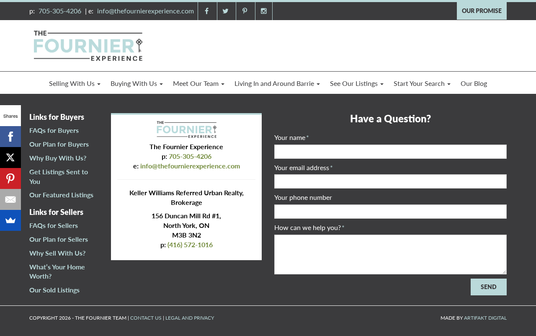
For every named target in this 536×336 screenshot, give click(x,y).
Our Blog (474, 83)
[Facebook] (10, 136)
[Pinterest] (10, 178)
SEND (489, 286)
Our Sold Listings (54, 290)
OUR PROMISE (482, 10)
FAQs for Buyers (54, 130)
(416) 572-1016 (190, 244)
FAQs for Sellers (53, 225)
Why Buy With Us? (57, 158)
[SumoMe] (10, 220)
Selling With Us (72, 83)
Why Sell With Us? (57, 253)
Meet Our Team (196, 83)
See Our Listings (354, 83)
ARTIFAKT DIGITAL (485, 318)
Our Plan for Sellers (58, 239)
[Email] (10, 199)
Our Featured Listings (61, 195)
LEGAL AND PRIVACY (189, 318)
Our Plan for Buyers (59, 144)
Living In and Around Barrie (275, 83)
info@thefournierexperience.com (145, 11)
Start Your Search (420, 83)
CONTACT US (146, 318)
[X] (10, 157)
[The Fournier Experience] (88, 45)
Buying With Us (135, 83)
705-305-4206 (60, 11)
